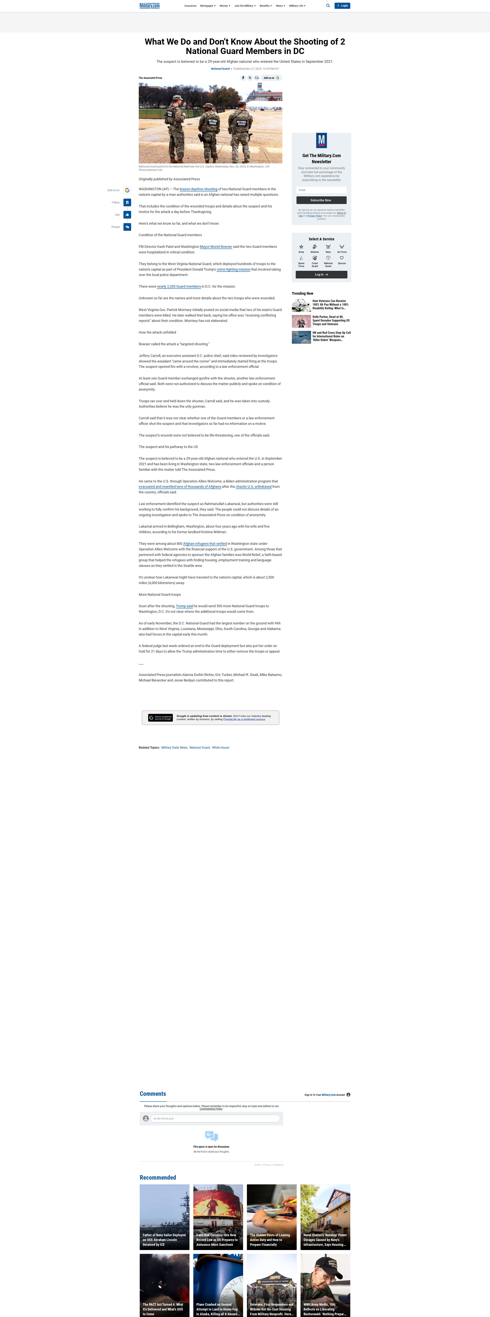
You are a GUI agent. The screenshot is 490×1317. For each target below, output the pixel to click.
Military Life (296, 5)
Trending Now (302, 293)
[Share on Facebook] (243, 78)
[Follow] (127, 202)
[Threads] (127, 227)
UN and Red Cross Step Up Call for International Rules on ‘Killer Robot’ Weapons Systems (332, 336)
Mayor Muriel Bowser (216, 247)
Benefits (265, 5)
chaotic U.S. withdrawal (254, 487)
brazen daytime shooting (198, 189)
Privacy (267, 1165)
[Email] (257, 78)
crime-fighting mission (233, 269)
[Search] (328, 6)
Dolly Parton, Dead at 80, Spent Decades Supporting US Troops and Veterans (331, 320)
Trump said (184, 606)
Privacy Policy (315, 216)
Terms (257, 1165)
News (279, 5)
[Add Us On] (127, 190)
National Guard (220, 68)
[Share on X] (250, 78)
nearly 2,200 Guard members (179, 286)
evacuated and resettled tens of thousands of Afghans (180, 487)
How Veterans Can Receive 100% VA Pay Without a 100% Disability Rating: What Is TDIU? (331, 304)
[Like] (127, 215)
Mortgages (206, 5)
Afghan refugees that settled (205, 544)
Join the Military (243, 5)
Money (224, 5)
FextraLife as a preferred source (244, 719)
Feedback (278, 1165)
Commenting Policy (211, 1108)
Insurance (190, 5)
